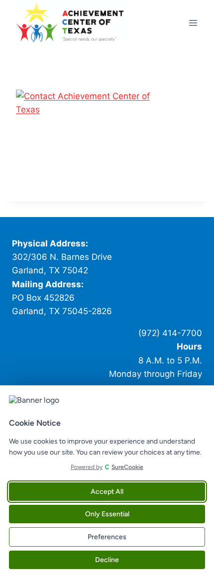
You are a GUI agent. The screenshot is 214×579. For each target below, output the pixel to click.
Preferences (107, 537)
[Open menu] (193, 22)
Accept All (107, 491)
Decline (107, 560)
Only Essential (107, 514)
